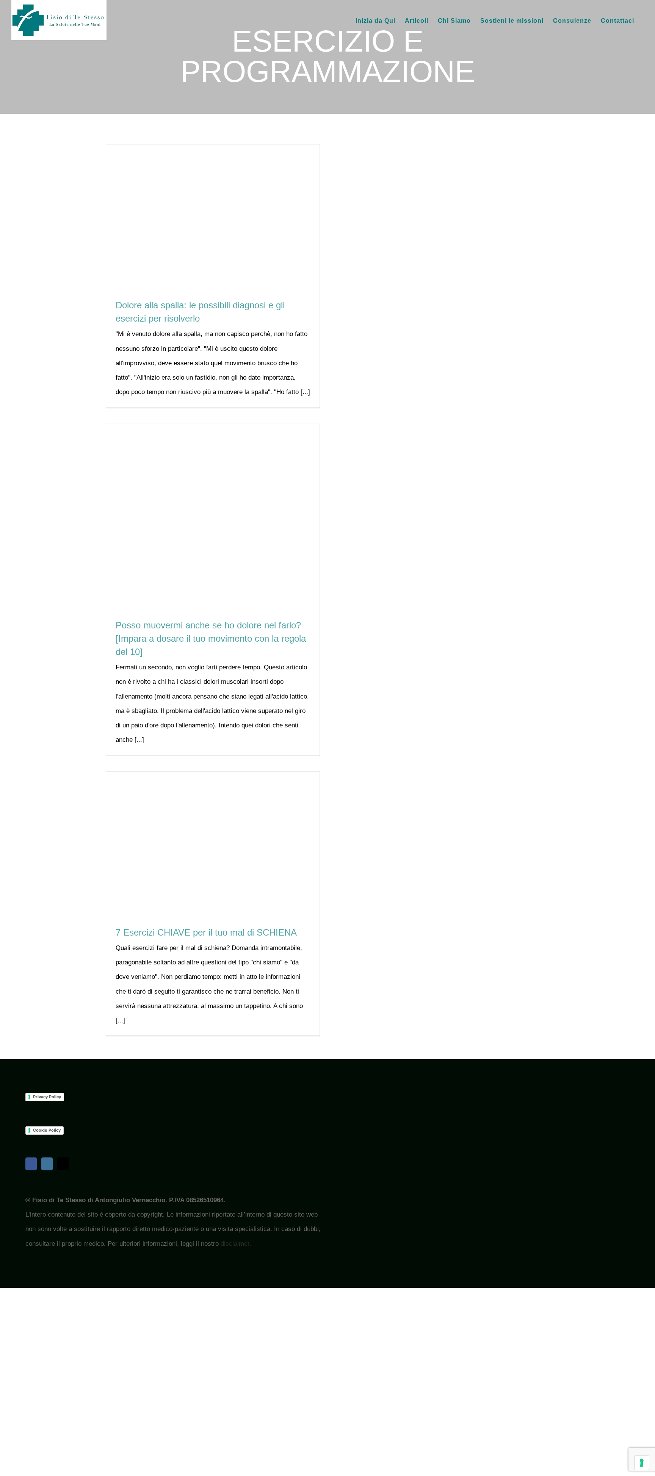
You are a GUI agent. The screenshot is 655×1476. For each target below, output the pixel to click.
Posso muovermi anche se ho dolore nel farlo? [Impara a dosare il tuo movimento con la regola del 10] (211, 638)
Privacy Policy (47, 1096)
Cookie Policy (47, 1130)
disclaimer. (236, 1243)
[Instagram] (47, 1163)
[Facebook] (31, 1163)
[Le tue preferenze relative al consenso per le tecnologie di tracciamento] (642, 1463)
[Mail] (63, 1163)
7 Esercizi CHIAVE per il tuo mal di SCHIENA (206, 932)
